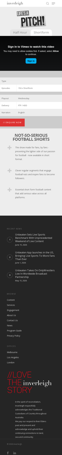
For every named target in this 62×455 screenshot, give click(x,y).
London (10, 362)
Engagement (13, 310)
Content (11, 299)
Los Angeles (13, 357)
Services (11, 305)
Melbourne (12, 352)
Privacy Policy (13, 335)
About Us (11, 315)
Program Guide (14, 330)
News (9, 325)
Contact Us (12, 320)
